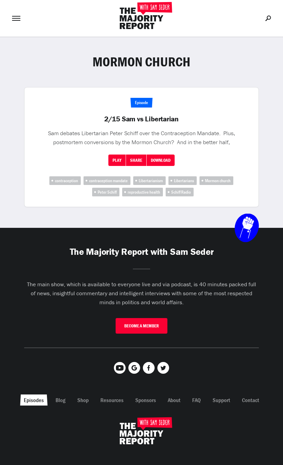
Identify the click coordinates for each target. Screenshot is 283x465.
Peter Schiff (107, 192)
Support (221, 400)
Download (160, 160)
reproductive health (144, 192)
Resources (112, 400)
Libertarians (184, 181)
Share (136, 160)
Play (117, 160)
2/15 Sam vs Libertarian (141, 119)
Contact (250, 400)
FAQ (196, 400)
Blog (61, 400)
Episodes (34, 400)
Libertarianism (151, 181)
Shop (83, 400)
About (174, 400)
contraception (66, 181)
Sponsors (145, 400)
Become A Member (141, 326)
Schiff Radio (181, 192)
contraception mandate (108, 181)
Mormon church (218, 181)
